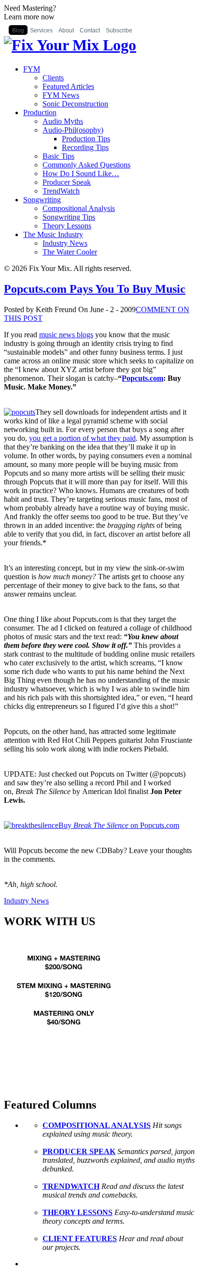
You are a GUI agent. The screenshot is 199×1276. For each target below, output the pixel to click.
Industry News (65, 243)
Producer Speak (67, 182)
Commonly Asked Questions (86, 165)
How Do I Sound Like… (81, 173)
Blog (18, 30)
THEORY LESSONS (78, 1212)
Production (40, 112)
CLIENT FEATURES (80, 1238)
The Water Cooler (70, 252)
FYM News (61, 95)
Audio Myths (63, 121)
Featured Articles (68, 86)
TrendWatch (61, 191)
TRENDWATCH (71, 1186)
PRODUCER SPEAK (79, 1151)
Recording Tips (85, 147)
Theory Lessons (67, 226)
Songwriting (42, 199)
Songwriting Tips (69, 217)
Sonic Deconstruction (75, 104)
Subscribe (119, 30)
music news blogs (66, 334)
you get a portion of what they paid (82, 438)
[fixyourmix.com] (64, 1041)
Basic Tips (58, 156)
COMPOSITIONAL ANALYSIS (97, 1125)
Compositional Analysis (79, 208)
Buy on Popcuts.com (118, 825)
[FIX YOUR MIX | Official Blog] (70, 45)
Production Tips (86, 139)
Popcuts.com (142, 378)
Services (41, 30)
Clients (53, 78)
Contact (90, 30)
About (66, 30)
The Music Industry (53, 234)
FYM (31, 69)
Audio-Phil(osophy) (73, 130)
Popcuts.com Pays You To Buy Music (94, 289)
